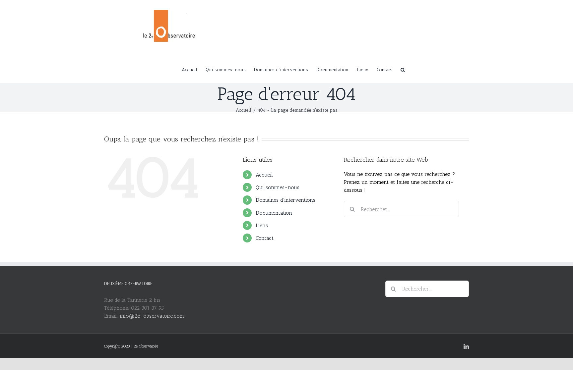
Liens (262, 225)
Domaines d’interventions (285, 200)
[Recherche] (403, 69)
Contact (265, 238)
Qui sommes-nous (277, 187)
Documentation (274, 213)
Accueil (264, 175)
